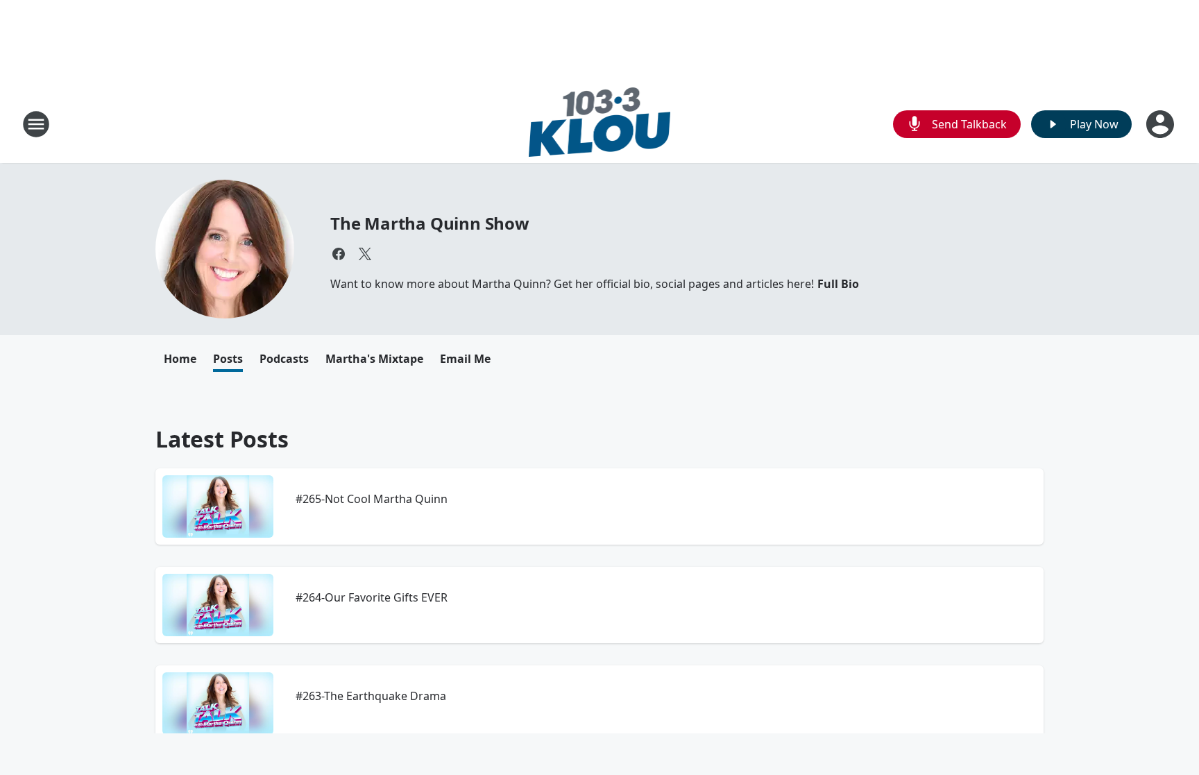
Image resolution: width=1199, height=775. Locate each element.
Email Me (465, 358)
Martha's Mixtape (374, 358)
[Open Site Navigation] (36, 124)
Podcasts (284, 358)
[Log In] (1161, 124)
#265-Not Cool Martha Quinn (372, 498)
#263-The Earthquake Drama (371, 696)
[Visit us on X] (365, 254)
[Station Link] (600, 123)
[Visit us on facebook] (338, 254)
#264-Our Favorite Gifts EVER (372, 597)
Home (180, 358)
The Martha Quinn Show (429, 223)
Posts (228, 358)
